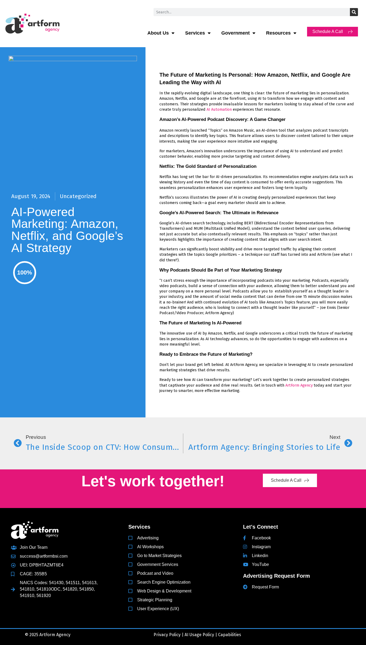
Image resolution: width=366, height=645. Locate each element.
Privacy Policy (167, 634)
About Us (158, 33)
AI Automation (219, 109)
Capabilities (229, 634)
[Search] (354, 12)
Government (235, 33)
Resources (278, 33)
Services (195, 33)
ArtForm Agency (298, 385)
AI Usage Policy (199, 634)
